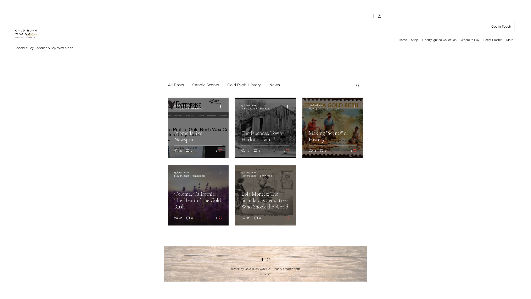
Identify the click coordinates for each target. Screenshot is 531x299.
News (274, 85)
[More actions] (221, 106)
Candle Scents (205, 85)
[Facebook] (373, 16)
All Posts (176, 85)
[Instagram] (379, 16)
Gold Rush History (244, 85)
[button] (358, 85)
